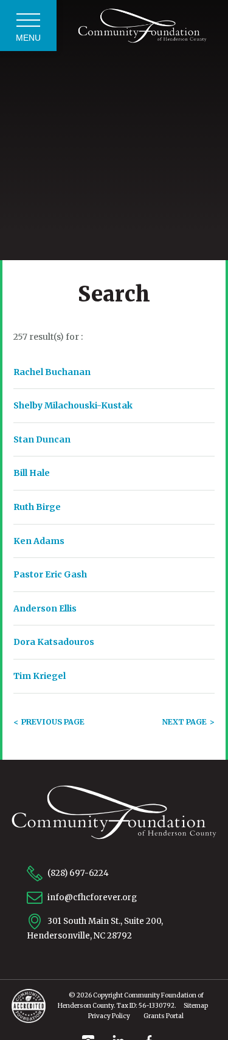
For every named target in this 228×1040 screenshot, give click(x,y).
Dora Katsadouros (53, 641)
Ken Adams (38, 540)
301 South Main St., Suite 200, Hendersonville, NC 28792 (95, 928)
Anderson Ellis (45, 608)
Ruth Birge (37, 506)
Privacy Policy (109, 1016)
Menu (28, 38)
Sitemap (196, 1006)
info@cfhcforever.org (91, 897)
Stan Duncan (42, 439)
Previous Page (53, 721)
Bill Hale (31, 472)
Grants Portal (163, 1016)
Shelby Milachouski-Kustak (73, 405)
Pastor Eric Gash (50, 574)
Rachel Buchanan (52, 372)
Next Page (184, 721)
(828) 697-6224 (77, 873)
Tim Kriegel (39, 675)
